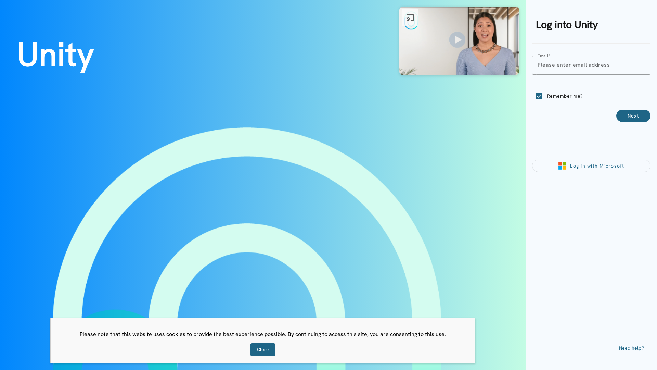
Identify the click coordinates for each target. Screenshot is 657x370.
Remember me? (564, 96)
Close (263, 350)
